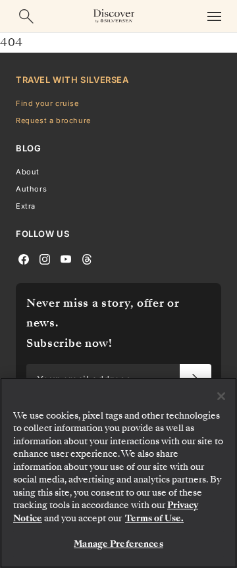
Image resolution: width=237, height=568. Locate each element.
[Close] (221, 396)
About (28, 171)
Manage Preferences (118, 544)
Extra (26, 206)
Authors (31, 189)
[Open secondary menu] (214, 16)
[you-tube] (66, 258)
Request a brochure (53, 120)
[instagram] (45, 258)
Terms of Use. (154, 518)
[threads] (87, 258)
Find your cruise (47, 103)
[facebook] (24, 258)
